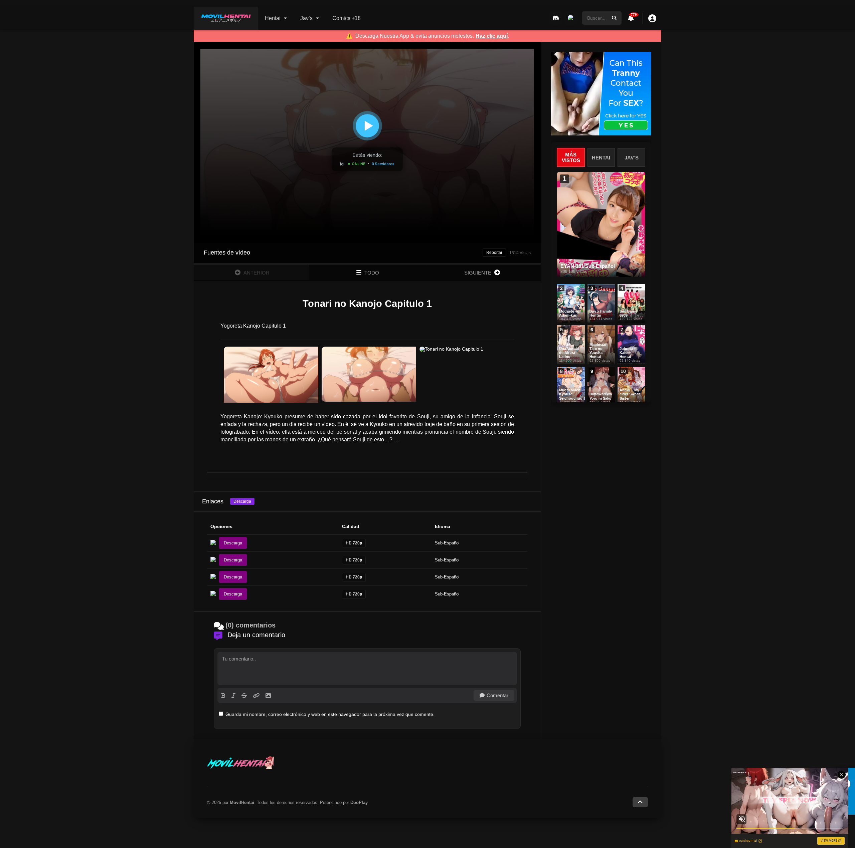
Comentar (497, 695)
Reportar (494, 252)
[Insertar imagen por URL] (256, 696)
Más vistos (571, 157)
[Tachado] (244, 696)
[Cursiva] (233, 696)
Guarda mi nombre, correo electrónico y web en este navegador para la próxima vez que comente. (330, 714)
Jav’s (306, 18)
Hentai (273, 18)
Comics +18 (346, 18)
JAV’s (632, 157)
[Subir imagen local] (268, 696)
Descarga (242, 501)
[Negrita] (223, 696)
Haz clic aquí (492, 36)
